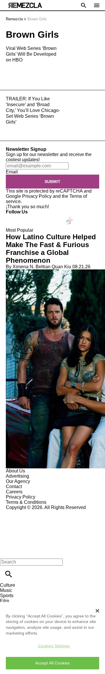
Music (6, 590)
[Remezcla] (25, 5)
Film (4, 600)
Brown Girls (37, 19)
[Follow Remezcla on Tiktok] (69, 217)
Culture (7, 585)
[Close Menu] (6, 552)
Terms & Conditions (26, 502)
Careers (14, 491)
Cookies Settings (54, 646)
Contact (14, 486)
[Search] (8, 574)
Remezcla (14, 19)
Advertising (17, 476)
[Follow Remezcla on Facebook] (13, 217)
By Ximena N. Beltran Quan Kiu (38, 266)
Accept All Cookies (52, 663)
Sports (6, 595)
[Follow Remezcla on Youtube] (56, 217)
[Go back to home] (52, 531)
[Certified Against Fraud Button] (27, 512)
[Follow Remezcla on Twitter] (27, 217)
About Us (15, 470)
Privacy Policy (37, 196)
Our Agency (18, 481)
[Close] (97, 610)
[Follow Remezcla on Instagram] (41, 217)
